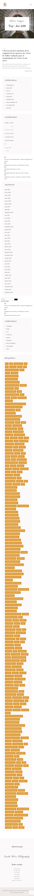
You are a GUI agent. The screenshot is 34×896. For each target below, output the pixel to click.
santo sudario (20, 753)
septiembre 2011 (9, 292)
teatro (25, 765)
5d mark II (13, 367)
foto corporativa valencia (12, 493)
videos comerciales (11, 802)
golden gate (9, 623)
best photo (9, 401)
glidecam (23, 620)
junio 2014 (7, 235)
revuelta (8, 741)
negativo (15, 673)
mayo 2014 (7, 238)
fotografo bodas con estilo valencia (15, 530)
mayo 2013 (7, 269)
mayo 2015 (7, 221)
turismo (8, 781)
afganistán (14, 373)
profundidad (9, 707)
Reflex (7, 713)
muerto (8, 666)
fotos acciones (9, 568)
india (22, 642)
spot (24, 762)
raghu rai (8, 710)
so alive (20, 759)
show (16, 756)
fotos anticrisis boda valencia (13, 571)
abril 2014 (7, 241)
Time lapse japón (10, 775)
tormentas (8, 778)
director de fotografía (11, 462)
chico (20, 438)
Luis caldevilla (15, 654)
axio (22, 394)
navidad (8, 673)
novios (22, 685)
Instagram (17, 869)
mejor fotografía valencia (12, 660)
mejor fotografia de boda (19, 657)
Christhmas (9, 441)
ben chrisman (22, 397)
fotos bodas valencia (11, 586)
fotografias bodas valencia (12, 527)
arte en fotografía (10, 391)
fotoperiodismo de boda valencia (14, 564)
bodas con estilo (10, 413)
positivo (16, 704)
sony (18, 762)
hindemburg (9, 636)
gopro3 (17, 623)
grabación (8, 626)
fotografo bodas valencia (12, 534)
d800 (7, 456)
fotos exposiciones (10, 602)
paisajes (8, 697)
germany (8, 620)
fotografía (24, 552)
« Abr (7, 150)
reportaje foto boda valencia (13, 728)
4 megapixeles (18, 363)
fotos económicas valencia (12, 592)
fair (26, 481)
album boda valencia (11, 379)
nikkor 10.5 (18, 676)
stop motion (18, 765)
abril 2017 (7, 209)
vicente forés (9, 784)
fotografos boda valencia (12, 552)
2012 (7, 373)
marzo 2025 (8, 192)
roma (7, 750)
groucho (16, 626)
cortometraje (9, 453)
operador (20, 694)
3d (11, 363)
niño (16, 685)
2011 (22, 370)
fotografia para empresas (12, 521)
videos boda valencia (11, 799)
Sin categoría (9, 105)
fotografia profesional (11, 524)
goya (23, 623)
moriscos (20, 663)
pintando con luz (19, 700)
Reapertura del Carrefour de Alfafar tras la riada (16, 165)
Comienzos (9, 93)
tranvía (16, 778)
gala (20, 617)
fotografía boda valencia (12, 555)
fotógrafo (25, 614)
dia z (13, 459)
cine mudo (8, 447)
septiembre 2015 (9, 212)
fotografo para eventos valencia (14, 546)
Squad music (9, 765)
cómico (17, 453)
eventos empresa (10, 478)
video (17, 784)
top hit (19, 775)
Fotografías (20, 558)
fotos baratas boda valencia (13, 577)
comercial (8, 450)
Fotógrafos (9, 99)
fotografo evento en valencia (13, 543)
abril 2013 (7, 272)
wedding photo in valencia (12, 821)
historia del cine (10, 639)
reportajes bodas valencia (12, 734)
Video (7, 108)
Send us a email (17, 880)
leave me (8, 651)
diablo (7, 459)
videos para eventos (11, 806)
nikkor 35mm (9, 679)
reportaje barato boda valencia (14, 716)
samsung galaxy (10, 753)
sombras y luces (10, 762)
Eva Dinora (9, 475)
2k (6, 363)
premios (23, 704)
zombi (15, 827)
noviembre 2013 (9, 255)
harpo (18, 629)
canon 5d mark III (18, 432)
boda (18, 410)
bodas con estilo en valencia (13, 416)
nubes (21, 691)
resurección (25, 738)
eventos (17, 475)
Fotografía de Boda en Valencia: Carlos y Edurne (16, 173)
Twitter (17, 874)
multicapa (19, 670)
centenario (13, 438)
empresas (20, 466)
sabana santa (15, 750)
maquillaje (24, 654)
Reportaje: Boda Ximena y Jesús (12, 169)
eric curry (16, 469)
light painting (22, 651)
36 (25, 367)
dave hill (14, 456)
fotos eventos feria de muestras (14, 598)
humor (16, 642)
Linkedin (17, 878)
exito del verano (10, 481)
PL (26, 700)
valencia (15, 781)
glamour (16, 620)
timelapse (18, 772)
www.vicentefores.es (11, 824)
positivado (8, 704)
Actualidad (9, 85)
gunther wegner (10, 629)
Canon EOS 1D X (19, 435)
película (26, 697)
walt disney (19, 812)
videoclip (21, 790)
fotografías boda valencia (12, 561)
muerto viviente (16, 666)
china (26, 438)
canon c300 (9, 435)
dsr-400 (13, 466)
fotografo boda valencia (12, 537)
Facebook (17, 871)
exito (19, 478)
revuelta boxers (17, 741)
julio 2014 (7, 232)
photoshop (9, 700)
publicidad (17, 707)
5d (7, 367)
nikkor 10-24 (9, 676)
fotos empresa (9, 595)
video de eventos (10, 796)
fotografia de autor (10, 506)
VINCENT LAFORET (23, 809)
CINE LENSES (23, 441)
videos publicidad (10, 809)
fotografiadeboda (10, 509)
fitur (23, 484)
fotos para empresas (11, 608)
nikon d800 (9, 682)
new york (22, 673)
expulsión (19, 481)
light (15, 651)
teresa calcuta (16, 768)
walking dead (9, 812)
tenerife (8, 768)
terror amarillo (9, 772)
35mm (19, 367)
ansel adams (9, 388)
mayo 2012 (7, 278)
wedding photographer (21, 815)
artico (19, 391)
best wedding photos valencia (13, 407)
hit (17, 639)
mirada (23, 660)
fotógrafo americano (11, 617)
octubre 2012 (8, 275)
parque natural (17, 697)
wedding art (9, 815)
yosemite (8, 827)
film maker (16, 484)
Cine (7, 91)
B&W (7, 397)
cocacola (22, 447)
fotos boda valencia (11, 589)
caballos (8, 425)
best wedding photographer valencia (15, 404)
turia (22, 778)
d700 (23, 453)
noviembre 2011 (9, 286)
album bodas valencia (11, 376)
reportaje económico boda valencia (15, 725)
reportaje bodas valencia (12, 719)
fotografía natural (10, 558)
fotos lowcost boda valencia (13, 605)
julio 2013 (7, 264)
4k (25, 363)
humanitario (9, 642)
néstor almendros (10, 694)
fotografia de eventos (11, 512)
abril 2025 (7, 189)
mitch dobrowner (10, 663)
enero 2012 (8, 284)
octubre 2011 (8, 289)
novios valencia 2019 (11, 691)
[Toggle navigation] (30, 4)
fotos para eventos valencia (13, 614)
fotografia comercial (11, 500)
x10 (21, 824)
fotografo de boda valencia (13, 540)
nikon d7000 (9, 685)
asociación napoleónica (12, 394)
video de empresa (22, 793)
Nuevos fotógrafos (10, 102)
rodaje (21, 747)
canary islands (17, 425)
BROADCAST (9, 422)
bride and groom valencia (12, 419)
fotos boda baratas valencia (13, 583)
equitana (8, 469)
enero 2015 (8, 224)
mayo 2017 (7, 207)
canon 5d (8, 432)
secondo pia (9, 756)
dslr (7, 466)
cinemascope (9, 444)
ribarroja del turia (17, 744)
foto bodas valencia (11, 487)
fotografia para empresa (12, 518)
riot (26, 744)
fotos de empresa (23, 589)
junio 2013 (7, 266)
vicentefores (23, 781)
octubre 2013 (8, 258)
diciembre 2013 (8, 252)
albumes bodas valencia (12, 382)
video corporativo (10, 793)
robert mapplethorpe (11, 747)
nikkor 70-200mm (20, 679)
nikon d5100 (18, 682)
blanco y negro (10, 410)
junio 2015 (7, 218)
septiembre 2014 (9, 227)
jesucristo (18, 648)
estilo (13, 472)
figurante (8, 484)
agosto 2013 (8, 261)
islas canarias (9, 648)
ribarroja (8, 744)
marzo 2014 (8, 244)
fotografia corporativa (11, 503)
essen (7, 472)
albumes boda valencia (12, 385)
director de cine (21, 459)
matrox (8, 657)
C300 (23, 422)
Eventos (8, 96)
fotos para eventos (11, 611)
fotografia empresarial (11, 515)
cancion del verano (11, 428)
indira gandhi (9, 645)
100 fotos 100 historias (12, 370)
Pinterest (17, 876)
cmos (15, 447)
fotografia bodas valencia (12, 496)
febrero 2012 (8, 281)
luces (7, 654)
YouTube (17, 872)
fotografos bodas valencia (12, 549)
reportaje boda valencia (12, 722)
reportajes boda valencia (12, 738)
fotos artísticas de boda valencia (14, 574)
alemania (23, 385)
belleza (14, 397)
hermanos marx (21, 632)
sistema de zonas (10, 759)
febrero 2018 (8, 204)
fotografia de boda (23, 506)
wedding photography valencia (14, 818)
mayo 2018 (7, 198)
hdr (24, 629)
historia (17, 636)
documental (23, 462)
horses (23, 639)
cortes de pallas (18, 450)
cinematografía (19, 444)
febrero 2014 (8, 246)
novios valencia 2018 (11, 688)
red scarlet (25, 710)
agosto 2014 (8, 229)
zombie (21, 827)
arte (17, 388)
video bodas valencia (11, 787)
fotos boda (9, 580)
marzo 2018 (8, 201)
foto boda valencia (10, 490)
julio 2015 (7, 215)
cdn (7, 438)
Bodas (7, 88)
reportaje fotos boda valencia (13, 731)
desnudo (21, 456)
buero (17, 422)
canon (20, 428)
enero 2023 (8, 195)
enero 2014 (8, 249)
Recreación (16, 710)
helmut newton (10, 632)
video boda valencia (11, 790)
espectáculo (24, 469)
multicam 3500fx (10, 670)
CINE (16, 441)
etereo (19, 472)
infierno (17, 645)
